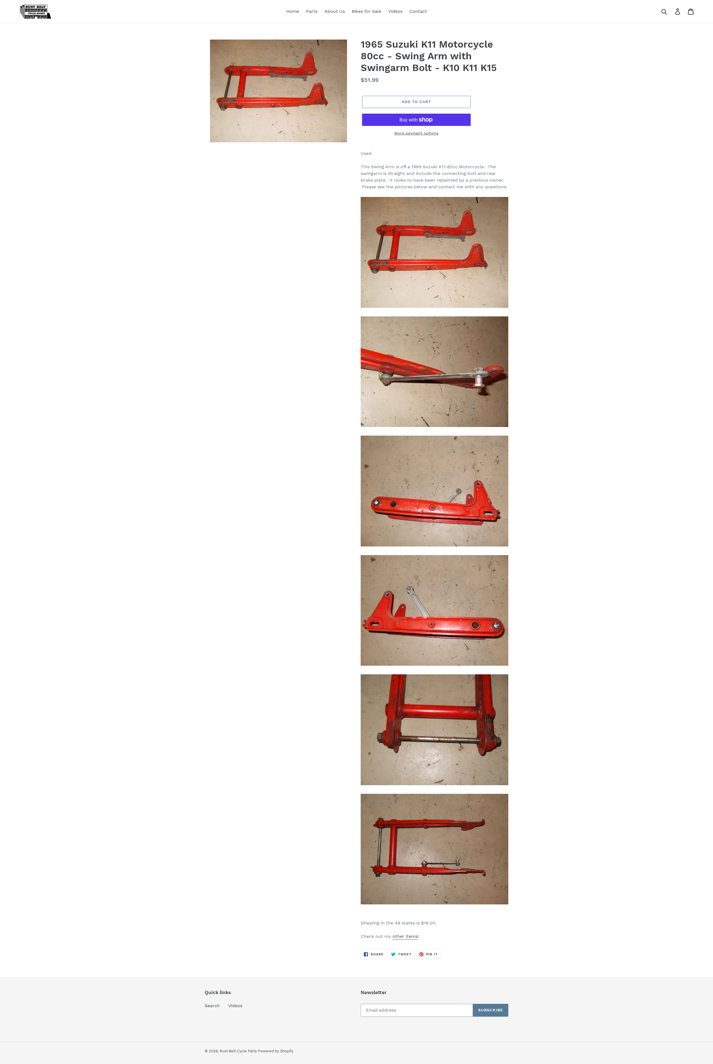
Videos (235, 1005)
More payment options (416, 133)
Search (212, 1005)
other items (405, 936)
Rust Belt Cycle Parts (238, 1051)
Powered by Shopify (275, 1051)
